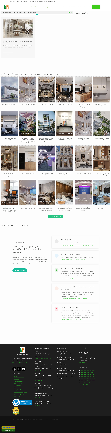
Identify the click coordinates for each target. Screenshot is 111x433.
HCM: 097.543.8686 (22, 1)
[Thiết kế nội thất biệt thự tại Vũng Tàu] (101, 192)
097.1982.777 (16, 362)
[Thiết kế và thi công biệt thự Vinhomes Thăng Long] (27, 192)
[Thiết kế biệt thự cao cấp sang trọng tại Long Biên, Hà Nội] (9, 158)
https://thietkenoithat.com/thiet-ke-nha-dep (75, 298)
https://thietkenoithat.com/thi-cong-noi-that (73, 319)
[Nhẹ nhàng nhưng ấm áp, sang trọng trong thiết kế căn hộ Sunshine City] (46, 192)
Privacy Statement (44, 419)
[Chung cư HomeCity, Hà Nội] (27, 158)
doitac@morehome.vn (84, 362)
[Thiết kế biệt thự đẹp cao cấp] (27, 89)
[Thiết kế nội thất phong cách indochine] (46, 89)
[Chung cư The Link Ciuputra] (83, 158)
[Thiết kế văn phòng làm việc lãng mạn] (46, 158)
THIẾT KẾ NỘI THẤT (20, 270)
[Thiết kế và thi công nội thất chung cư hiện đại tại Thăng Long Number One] (64, 192)
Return (70, 12)
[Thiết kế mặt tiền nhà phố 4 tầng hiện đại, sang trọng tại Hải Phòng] (46, 123)
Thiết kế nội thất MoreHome (30, 419)
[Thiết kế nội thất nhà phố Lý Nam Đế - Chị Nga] (101, 158)
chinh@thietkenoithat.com (48, 1)
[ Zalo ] (3, 427)
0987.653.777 (24, 362)
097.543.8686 (38, 380)
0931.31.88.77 (39, 358)
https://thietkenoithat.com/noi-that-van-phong (81, 278)
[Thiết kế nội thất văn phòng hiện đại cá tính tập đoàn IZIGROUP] (83, 192)
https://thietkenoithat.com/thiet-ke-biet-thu (73, 259)
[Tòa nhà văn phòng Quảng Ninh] (64, 158)
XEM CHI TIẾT (8, 54)
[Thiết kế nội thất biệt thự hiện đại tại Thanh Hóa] (64, 89)
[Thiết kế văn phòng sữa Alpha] (9, 123)
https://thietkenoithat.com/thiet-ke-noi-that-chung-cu (78, 245)
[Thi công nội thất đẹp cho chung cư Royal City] (64, 123)
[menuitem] (24, 7)
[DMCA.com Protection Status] (15, 411)
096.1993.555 (38, 370)
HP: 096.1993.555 (33, 1)
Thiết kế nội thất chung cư (87, 370)
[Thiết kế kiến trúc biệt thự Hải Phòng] (101, 123)
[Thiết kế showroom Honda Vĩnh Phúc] (9, 89)
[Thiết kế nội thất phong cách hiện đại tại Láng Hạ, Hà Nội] (83, 89)
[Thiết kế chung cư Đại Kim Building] (101, 89)
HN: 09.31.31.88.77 (10, 1)
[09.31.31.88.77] (9, 430)
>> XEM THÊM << (55, 216)
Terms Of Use (54, 419)
